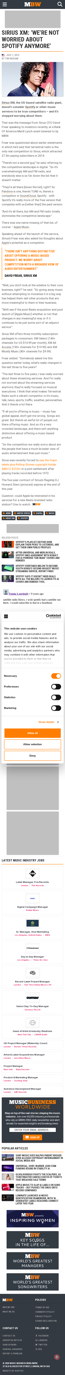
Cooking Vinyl (21, 1080)
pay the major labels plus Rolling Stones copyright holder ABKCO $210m (29, 464)
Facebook (43, 1335)
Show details (46, 721)
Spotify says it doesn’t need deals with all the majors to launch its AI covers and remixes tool (37, 579)
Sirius (6, 102)
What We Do (9, 1311)
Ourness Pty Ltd (32, 1009)
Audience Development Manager (22, 1088)
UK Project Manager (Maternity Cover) (25, 1043)
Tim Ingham (11, 58)
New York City (24, 1034)
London (24, 885)
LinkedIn (42, 1340)
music (51, 513)
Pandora (7, 191)
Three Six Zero (40, 960)
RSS (40, 1349)
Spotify (30, 107)
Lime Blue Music (22, 1058)
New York (8, 1069)
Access (6, 347)
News (8, 513)
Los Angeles (21, 935)
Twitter (42, 1344)
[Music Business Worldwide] (32, 4)
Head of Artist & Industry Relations (32, 1031)
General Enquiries (12, 1349)
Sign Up (34, 1137)
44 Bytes (19, 1370)
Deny (32, 755)
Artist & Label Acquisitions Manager (24, 1054)
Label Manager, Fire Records (32, 882)
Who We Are (9, 1307)
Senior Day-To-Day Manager (32, 1006)
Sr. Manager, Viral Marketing (32, 931)
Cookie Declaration (46, 1321)
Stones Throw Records (25, 1046)
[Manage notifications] (57, 1357)
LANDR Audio (40, 1034)
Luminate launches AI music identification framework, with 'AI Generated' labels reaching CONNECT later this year (37, 1199)
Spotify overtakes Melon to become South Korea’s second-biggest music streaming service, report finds (37, 569)
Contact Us (9, 1335)
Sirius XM (10, 518)
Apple (5, 242)
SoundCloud (28, 195)
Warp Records (23, 1069)
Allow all (32, 733)
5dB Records (20, 1092)
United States (23, 513)
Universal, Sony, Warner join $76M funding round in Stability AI (36, 1167)
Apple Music (21, 227)
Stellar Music (32, 910)
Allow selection (32, 744)
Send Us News (9, 1344)
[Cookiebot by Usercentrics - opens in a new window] (46, 616)
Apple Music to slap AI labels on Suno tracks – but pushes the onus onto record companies (38, 1188)
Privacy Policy (43, 1316)
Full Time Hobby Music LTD (37, 985)
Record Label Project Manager (32, 981)
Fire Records (38, 885)
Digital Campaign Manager (32, 906)
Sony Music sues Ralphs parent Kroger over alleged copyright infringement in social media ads (39, 1158)
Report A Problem (12, 1353)
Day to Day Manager (32, 956)
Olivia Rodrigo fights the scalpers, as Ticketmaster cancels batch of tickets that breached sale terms (39, 1177)
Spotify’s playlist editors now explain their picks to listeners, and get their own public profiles (37, 545)
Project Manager (13, 1066)
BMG (47, 935)
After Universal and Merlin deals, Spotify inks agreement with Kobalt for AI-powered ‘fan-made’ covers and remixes (38, 556)
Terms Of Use (42, 1307)
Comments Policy (44, 1312)
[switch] (56, 686)
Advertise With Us (12, 1340)
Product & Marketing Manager (21, 1077)
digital (39, 513)
